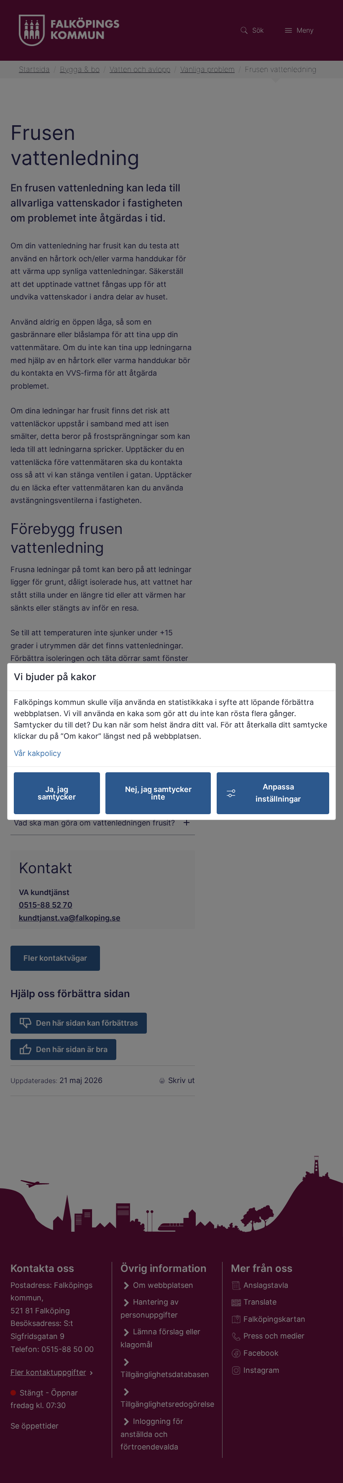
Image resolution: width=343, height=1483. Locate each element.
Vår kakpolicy (37, 753)
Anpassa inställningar (278, 792)
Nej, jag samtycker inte (158, 793)
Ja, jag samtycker (57, 793)
